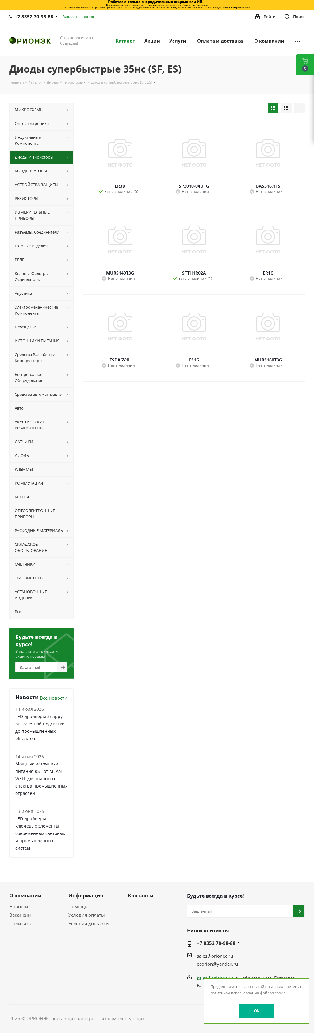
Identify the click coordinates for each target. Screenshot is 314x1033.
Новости (18, 906)
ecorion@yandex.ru (217, 964)
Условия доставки (88, 923)
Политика (20, 923)
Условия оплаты (86, 915)
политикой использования (234, 992)
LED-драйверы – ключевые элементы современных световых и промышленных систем (40, 833)
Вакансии (20, 915)
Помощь (77, 906)
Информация (85, 895)
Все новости (53, 698)
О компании (25, 895)
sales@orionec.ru (215, 956)
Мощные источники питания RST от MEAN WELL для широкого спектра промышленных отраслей (41, 778)
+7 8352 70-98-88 (34, 16)
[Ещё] (297, 40)
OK (256, 1010)
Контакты (141, 895)
